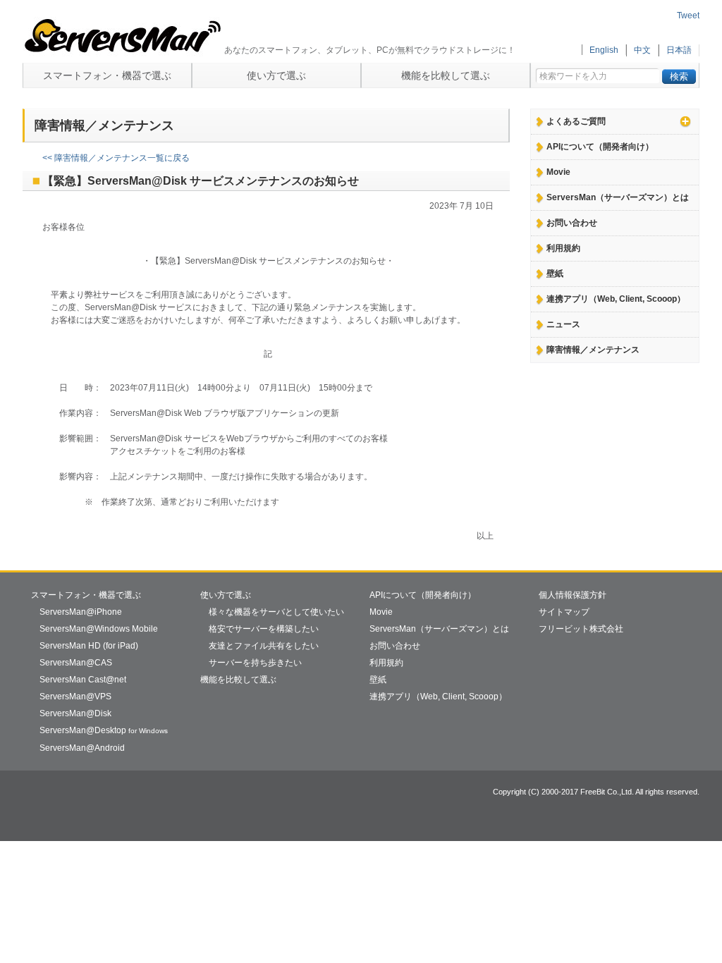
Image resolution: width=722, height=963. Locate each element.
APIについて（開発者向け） (600, 147)
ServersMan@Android (82, 748)
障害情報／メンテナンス (593, 350)
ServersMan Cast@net (82, 680)
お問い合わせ (571, 223)
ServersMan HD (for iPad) (88, 646)
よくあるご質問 (576, 121)
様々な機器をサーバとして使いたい (276, 612)
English (603, 50)
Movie (558, 172)
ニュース (563, 324)
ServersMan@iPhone (80, 612)
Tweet (688, 15)
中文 (642, 50)
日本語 (679, 50)
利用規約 (563, 248)
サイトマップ (564, 612)
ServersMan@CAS (75, 663)
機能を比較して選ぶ (445, 75)
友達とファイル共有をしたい (264, 646)
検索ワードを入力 (573, 72)
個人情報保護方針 (572, 595)
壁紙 (554, 273)
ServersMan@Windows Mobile (98, 629)
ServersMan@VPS (75, 696)
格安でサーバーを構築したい (264, 629)
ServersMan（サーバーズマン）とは (617, 197)
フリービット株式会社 (581, 629)
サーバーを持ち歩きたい (255, 663)
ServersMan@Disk (75, 713)
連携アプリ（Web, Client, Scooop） (615, 299)
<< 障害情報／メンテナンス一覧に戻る (116, 158)
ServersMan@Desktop (103, 730)
